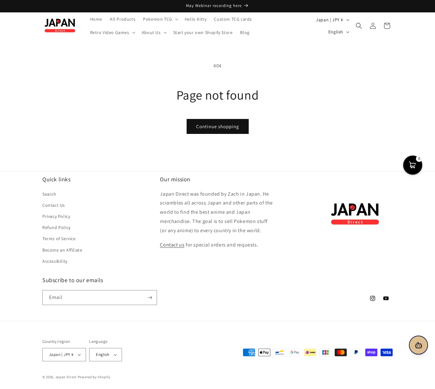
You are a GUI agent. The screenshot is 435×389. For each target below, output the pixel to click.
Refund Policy (56, 227)
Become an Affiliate (62, 250)
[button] (160, 19)
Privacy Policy (56, 216)
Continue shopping (217, 126)
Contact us (172, 244)
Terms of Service (59, 238)
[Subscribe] (150, 297)
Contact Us (53, 205)
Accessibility (55, 261)
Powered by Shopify (94, 377)
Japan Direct (66, 377)
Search (49, 194)
